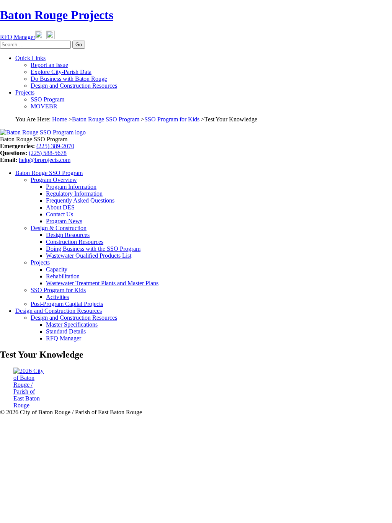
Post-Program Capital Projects (67, 304)
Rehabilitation (63, 276)
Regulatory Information (74, 193)
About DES (60, 207)
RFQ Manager (17, 37)
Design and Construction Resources (74, 85)
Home (59, 119)
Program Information (71, 186)
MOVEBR (44, 106)
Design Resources (68, 235)
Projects (24, 92)
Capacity (56, 269)
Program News (64, 221)
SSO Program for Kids (171, 119)
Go (78, 44)
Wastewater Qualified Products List (88, 255)
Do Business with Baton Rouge (69, 78)
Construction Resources (74, 242)
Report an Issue (49, 65)
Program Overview (54, 180)
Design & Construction (59, 228)
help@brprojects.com (44, 160)
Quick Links (30, 58)
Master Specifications (72, 324)
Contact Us (59, 214)
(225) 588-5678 (48, 153)
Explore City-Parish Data (61, 72)
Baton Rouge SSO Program (105, 119)
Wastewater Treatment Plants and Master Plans (102, 283)
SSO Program (47, 99)
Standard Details (66, 331)
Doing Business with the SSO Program (93, 248)
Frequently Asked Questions (80, 200)
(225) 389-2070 (55, 146)
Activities (57, 297)
